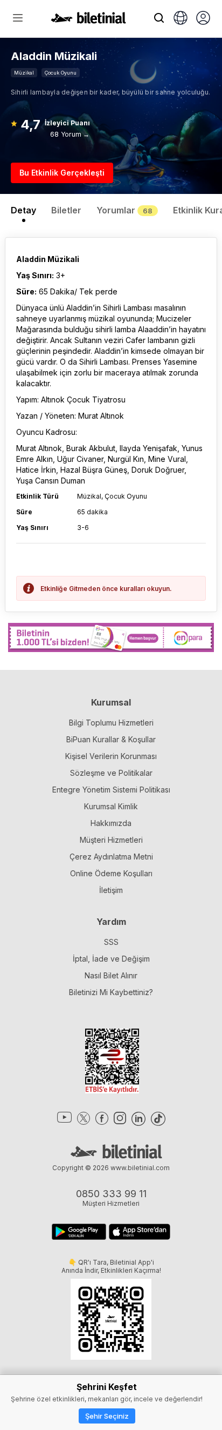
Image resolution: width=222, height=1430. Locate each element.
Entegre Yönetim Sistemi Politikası (111, 789)
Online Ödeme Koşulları (111, 873)
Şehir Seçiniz (107, 1416)
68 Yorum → (69, 134)
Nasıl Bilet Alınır (111, 975)
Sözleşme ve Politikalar (111, 772)
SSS (111, 941)
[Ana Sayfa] (88, 20)
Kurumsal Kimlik (111, 806)
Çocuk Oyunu (61, 73)
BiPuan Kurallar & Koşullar (111, 739)
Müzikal (24, 73)
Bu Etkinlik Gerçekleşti (62, 172)
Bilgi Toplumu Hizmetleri (111, 722)
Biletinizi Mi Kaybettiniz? (111, 992)
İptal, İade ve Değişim (111, 958)
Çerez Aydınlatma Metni (111, 856)
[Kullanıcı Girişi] (203, 19)
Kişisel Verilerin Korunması (111, 756)
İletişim (111, 890)
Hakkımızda (111, 823)
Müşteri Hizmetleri (111, 839)
